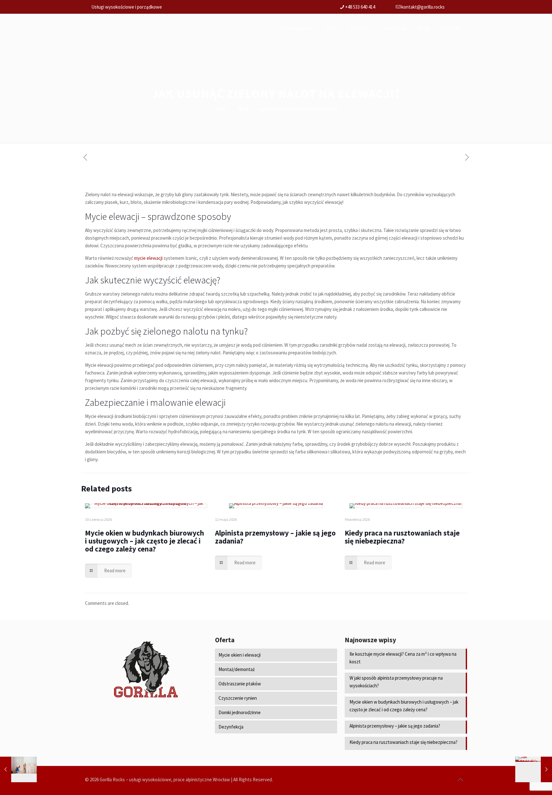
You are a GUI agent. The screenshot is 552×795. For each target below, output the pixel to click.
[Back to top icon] (460, 779)
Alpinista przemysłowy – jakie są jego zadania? (275, 536)
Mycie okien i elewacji (239, 655)
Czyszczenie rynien (237, 698)
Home (220, 109)
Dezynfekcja (230, 727)
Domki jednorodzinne (239, 712)
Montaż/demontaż (236, 669)
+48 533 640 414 (360, 7)
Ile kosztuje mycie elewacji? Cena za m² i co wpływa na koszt (402, 658)
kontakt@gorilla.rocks (423, 7)
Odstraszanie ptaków (239, 684)
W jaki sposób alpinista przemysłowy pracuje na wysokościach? (396, 682)
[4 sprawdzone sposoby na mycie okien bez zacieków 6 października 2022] (18, 769)
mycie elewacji (148, 258)
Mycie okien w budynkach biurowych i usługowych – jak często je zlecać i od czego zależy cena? (144, 540)
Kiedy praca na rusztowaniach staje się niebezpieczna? (402, 536)
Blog (243, 109)
